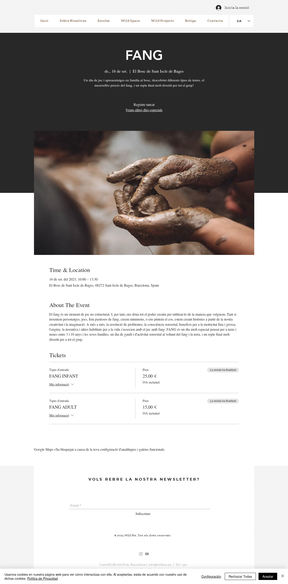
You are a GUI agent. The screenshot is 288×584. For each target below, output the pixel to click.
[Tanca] (282, 576)
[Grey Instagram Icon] (141, 554)
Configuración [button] (211, 576)
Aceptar (267, 576)
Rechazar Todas (240, 576)
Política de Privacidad (42, 578)
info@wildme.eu (160, 564)
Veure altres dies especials (144, 109)
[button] (73, 21)
